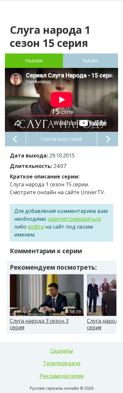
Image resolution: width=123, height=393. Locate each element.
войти (36, 226)
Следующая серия (107, 139)
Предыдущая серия (15, 139)
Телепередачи (61, 363)
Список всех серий (61, 139)
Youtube (34, 60)
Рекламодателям (62, 376)
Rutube (90, 60)
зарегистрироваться (74, 218)
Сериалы (61, 350)
